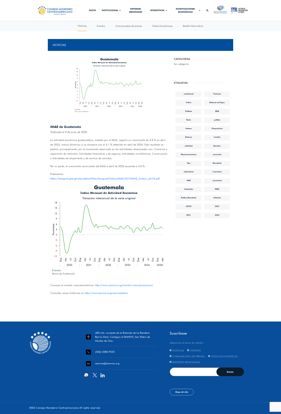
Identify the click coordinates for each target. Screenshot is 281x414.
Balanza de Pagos (217, 102)
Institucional (110, 10)
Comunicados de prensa (128, 26)
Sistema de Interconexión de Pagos (239, 10)
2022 (217, 206)
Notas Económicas (162, 26)
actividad (189, 146)
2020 (217, 215)
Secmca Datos (220, 10)
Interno (189, 128)
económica (217, 180)
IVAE (189, 180)
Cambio (217, 137)
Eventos (101, 26)
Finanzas (217, 94)
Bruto (188, 120)
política (217, 120)
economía (217, 154)
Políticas (188, 111)
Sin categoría (181, 64)
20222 (189, 206)
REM (217, 111)
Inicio (92, 10)
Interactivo (188, 189)
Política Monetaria (188, 198)
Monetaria (217, 163)
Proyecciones (217, 128)
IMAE (217, 189)
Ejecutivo (217, 146)
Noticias (82, 25)
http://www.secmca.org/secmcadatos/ (106, 293)
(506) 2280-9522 (105, 351)
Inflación (217, 198)
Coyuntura (217, 172)
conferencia (189, 94)
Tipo (189, 163)
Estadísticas (157, 10)
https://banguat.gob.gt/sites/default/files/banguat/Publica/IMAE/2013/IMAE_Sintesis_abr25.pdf (105, 178)
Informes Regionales (135, 10)
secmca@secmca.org (107, 363)
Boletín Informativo (193, 26)
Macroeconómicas (188, 154)
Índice (188, 102)
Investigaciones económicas (185, 10)
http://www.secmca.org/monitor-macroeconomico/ (124, 285)
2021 (188, 215)
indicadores (189, 172)
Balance (188, 137)
